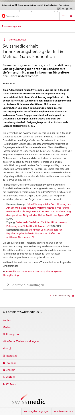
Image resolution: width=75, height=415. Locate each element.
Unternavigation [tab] (12, 26)
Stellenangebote (12, 334)
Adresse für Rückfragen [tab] (28, 285)
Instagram (11, 355)
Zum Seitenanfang (61, 295)
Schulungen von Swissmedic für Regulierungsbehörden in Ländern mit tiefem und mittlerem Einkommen (34, 233)
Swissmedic (12, 16)
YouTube (10, 376)
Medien (7, 327)
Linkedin (10, 369)
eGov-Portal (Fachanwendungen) (21, 341)
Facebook (11, 362)
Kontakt (7, 320)
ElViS (5, 348)
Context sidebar (17, 39)
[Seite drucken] (73, 296)
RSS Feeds (10, 384)
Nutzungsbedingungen (36, 411)
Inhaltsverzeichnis (63, 411)
